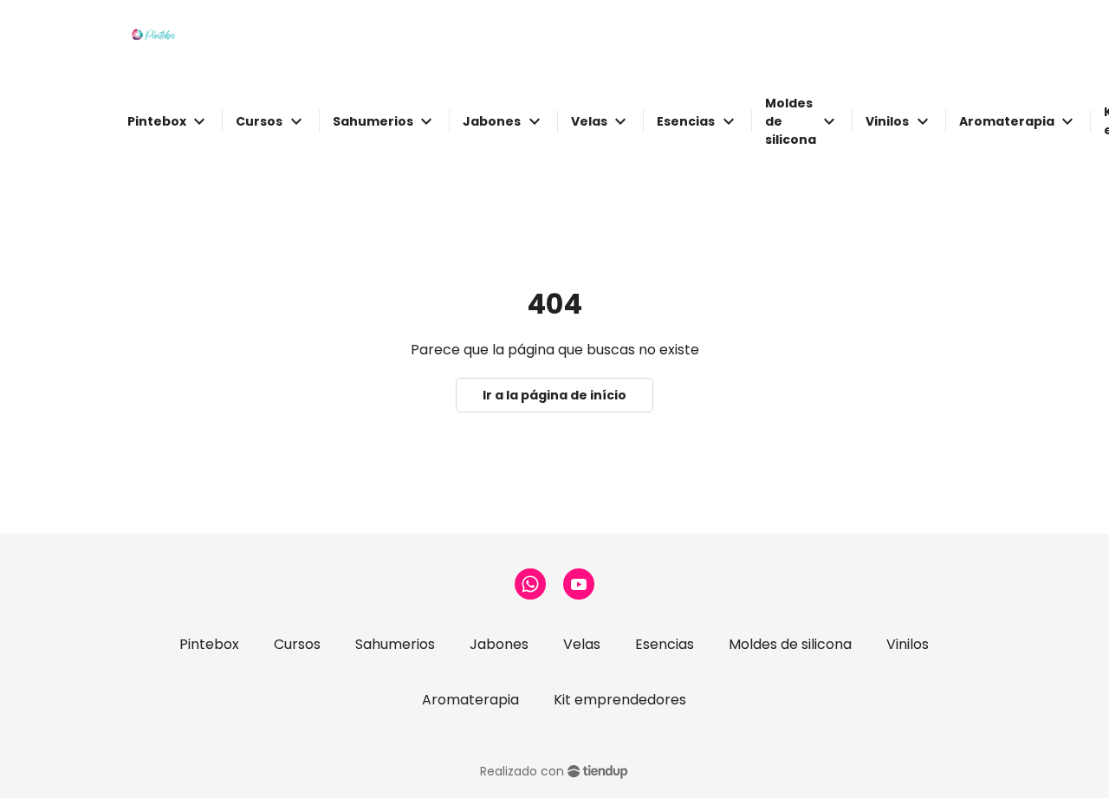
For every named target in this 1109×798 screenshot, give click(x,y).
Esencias (664, 644)
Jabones (499, 644)
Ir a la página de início (554, 395)
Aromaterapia (470, 700)
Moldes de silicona (790, 644)
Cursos (297, 644)
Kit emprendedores (620, 700)
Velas (581, 644)
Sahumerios (395, 644)
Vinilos (907, 644)
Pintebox (209, 644)
